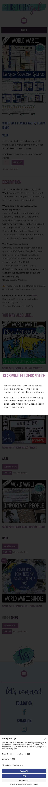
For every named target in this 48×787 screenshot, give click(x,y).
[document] (24, 393)
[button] (45, 375)
